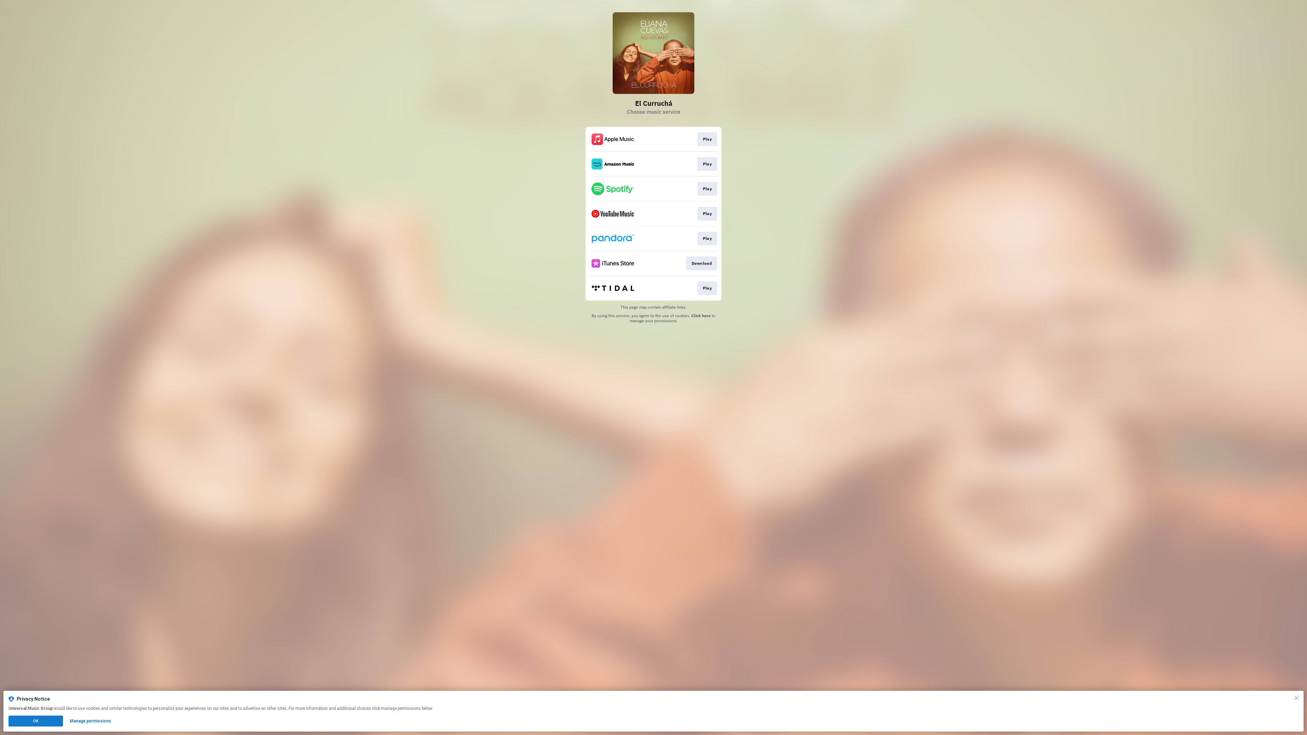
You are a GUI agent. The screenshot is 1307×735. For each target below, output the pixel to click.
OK (35, 721)
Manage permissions (90, 721)
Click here (701, 315)
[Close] (1296, 697)
